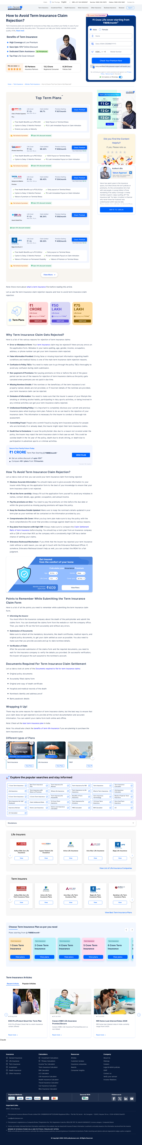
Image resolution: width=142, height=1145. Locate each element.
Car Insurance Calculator (47, 1086)
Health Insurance (15, 1070)
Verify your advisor (110, 1076)
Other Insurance (15, 1073)
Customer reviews (77, 1061)
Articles (73, 1058)
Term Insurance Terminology (98, 796)
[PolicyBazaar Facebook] (114, 1099)
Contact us (107, 1073)
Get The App (56, 2)
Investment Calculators (49, 1058)
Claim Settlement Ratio (37, 802)
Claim (45, 2)
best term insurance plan (33, 723)
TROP (71, 762)
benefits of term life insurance (46, 728)
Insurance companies (78, 1064)
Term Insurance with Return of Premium (36, 791)
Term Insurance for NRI (79, 785)
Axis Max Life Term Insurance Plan (71, 896)
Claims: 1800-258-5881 (117, 2)
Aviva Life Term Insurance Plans (46, 896)
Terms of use (109, 74)
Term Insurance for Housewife (57, 796)
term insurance (43, 345)
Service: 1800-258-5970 (98, 2)
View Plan (81, 455)
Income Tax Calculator (47, 1064)
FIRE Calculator (77, 808)
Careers (106, 1064)
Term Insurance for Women (57, 785)
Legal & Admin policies (112, 1067)
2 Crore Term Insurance (37, 796)
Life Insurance (43, 762)
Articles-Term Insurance (32, 84)
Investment (13, 1067)
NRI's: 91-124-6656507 (80, 2)
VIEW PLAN (38, 321)
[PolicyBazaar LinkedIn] (126, 1099)
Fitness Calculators (48, 1061)
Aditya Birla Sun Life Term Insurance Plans (21, 896)
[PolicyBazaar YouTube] (132, 1099)
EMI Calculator (98, 808)
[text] (124, 151)
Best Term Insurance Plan (36, 785)
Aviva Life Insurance (70, 851)
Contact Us (130, 2)
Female (105, 29)
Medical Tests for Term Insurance (121, 796)
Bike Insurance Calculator (48, 1089)
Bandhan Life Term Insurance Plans (120, 896)
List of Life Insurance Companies (118, 868)
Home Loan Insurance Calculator (58, 807)
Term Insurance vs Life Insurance (79, 791)
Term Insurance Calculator (119, 785)
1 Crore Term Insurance (16, 785)
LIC (115, 808)
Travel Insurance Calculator (48, 1083)
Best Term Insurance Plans (120, 912)
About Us (107, 1058)
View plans (20, 957)
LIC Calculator (13, 813)
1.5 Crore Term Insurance (98, 802)
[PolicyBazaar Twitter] (120, 1099)
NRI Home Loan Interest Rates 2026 (111, 1021)
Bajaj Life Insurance (120, 851)
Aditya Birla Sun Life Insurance (21, 852)
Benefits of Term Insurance (77, 796)
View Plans (75, 588)
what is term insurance (36, 287)
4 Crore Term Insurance (66, 947)
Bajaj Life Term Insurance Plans (95, 896)
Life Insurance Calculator (118, 791)
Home (9, 84)
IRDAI (8, 1109)
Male (95, 29)
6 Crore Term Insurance (115, 947)
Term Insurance (18, 84)
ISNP (105, 1070)
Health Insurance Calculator (49, 1080)
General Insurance (15, 1058)
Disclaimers (12, 823)
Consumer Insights (77, 1070)
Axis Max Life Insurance (95, 851)
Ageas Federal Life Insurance (46, 852)
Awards (73, 1067)
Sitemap (106, 1061)
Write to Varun (116, 210)
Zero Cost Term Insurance (119, 802)
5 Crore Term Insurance (16, 796)
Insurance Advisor (14, 808)
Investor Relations (110, 1080)
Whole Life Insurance (57, 791)
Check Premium (79, 110)
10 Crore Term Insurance (55, 802)
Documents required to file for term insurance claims (58, 669)
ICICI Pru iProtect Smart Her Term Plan (25, 1021)
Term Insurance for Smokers (78, 802)
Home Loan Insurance (36, 808)
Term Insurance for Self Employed (16, 802)
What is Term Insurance (100, 791)
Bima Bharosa (15, 1109)
